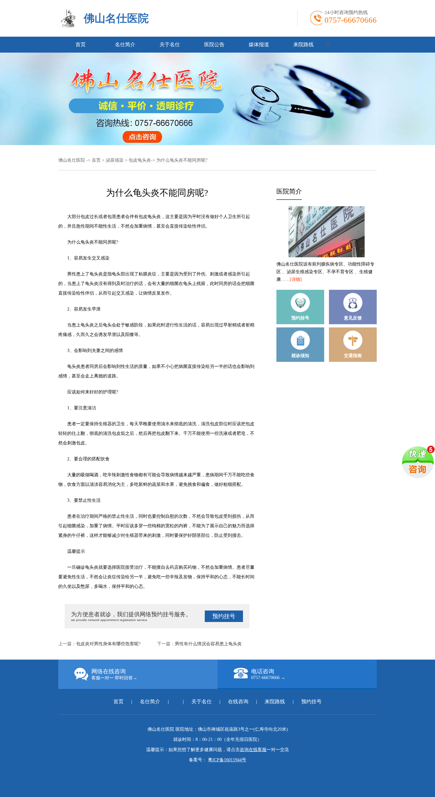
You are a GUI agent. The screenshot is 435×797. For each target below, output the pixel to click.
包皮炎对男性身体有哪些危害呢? (108, 643)
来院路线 (303, 44)
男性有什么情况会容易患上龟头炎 (208, 643)
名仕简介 (125, 44)
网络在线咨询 (114, 674)
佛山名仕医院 (116, 18)
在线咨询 (238, 701)
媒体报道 (259, 44)
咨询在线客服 (253, 749)
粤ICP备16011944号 (227, 759)
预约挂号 (223, 616)
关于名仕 (170, 44)
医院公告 (214, 44)
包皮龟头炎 (140, 160)
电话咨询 (268, 674)
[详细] (296, 279)
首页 (80, 44)
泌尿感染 (115, 160)
